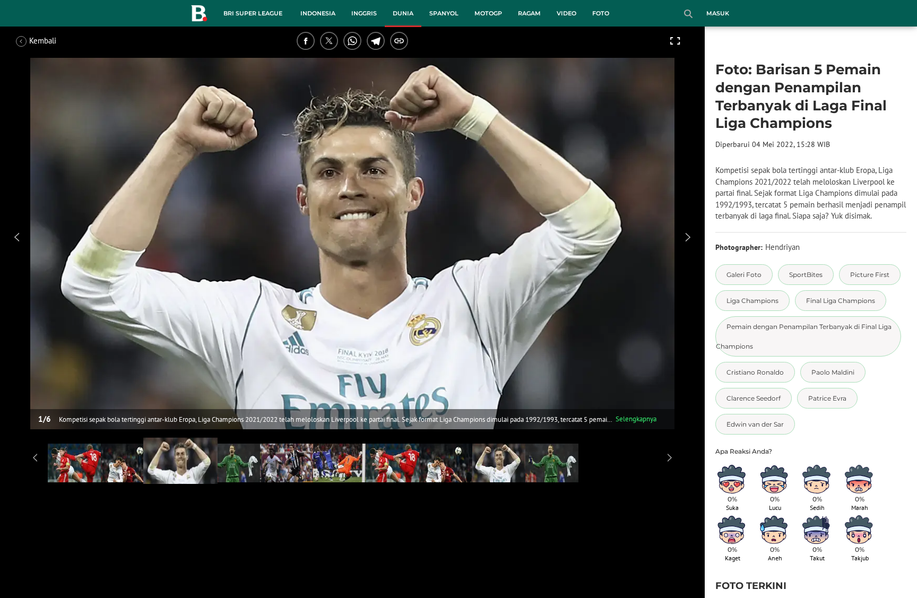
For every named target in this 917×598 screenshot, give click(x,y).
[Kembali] (56, 41)
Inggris (364, 13)
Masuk (717, 13)
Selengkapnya (636, 418)
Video (566, 13)
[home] (199, 15)
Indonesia (317, 13)
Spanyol (443, 13)
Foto (600, 13)
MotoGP (488, 13)
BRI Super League (252, 13)
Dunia (403, 13)
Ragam (529, 13)
